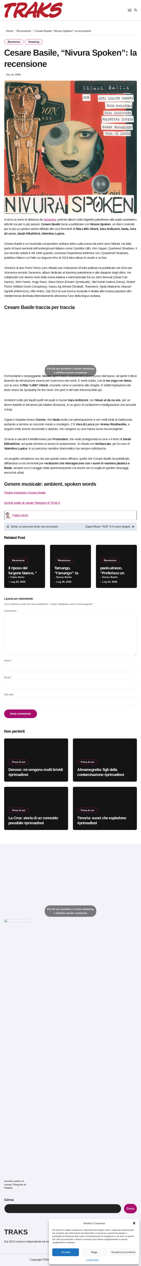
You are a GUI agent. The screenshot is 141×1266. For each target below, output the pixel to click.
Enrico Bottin (64, 577)
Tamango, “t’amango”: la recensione (66, 573)
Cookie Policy (92, 1260)
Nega (94, 1252)
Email (8, 677)
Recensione (14, 42)
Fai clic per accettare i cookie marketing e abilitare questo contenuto (70, 370)
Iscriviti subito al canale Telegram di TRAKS (32, 503)
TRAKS (16, 1232)
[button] (134, 1223)
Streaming (33, 42)
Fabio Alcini (20, 515)
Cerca (9, 1200)
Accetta (65, 1252)
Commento (11, 610)
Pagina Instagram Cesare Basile (25, 492)
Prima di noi (18, 762)
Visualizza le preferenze (123, 1252)
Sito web (8, 694)
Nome (8, 660)
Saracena (49, 219)
